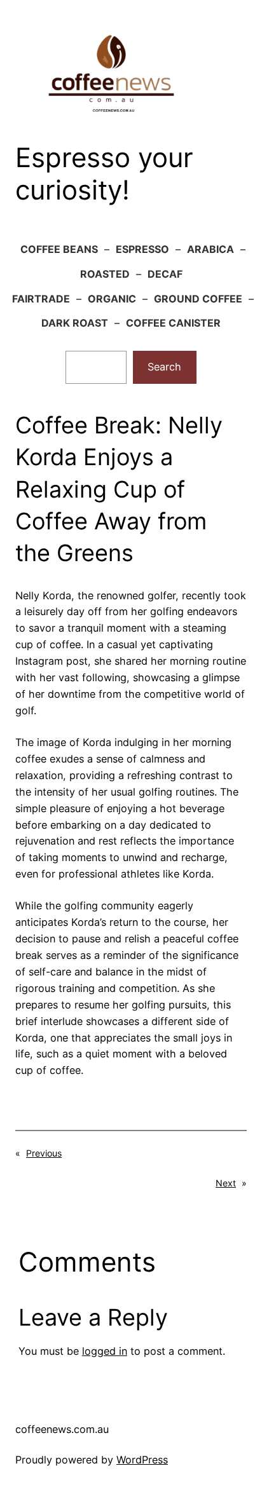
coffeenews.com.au (62, 1429)
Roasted (105, 274)
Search (164, 366)
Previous (44, 1153)
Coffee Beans (59, 249)
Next (226, 1183)
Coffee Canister (173, 322)
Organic (112, 298)
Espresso (142, 249)
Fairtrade (41, 298)
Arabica (210, 249)
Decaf (165, 274)
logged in (104, 1351)
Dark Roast (74, 322)
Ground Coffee (198, 298)
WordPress (142, 1459)
